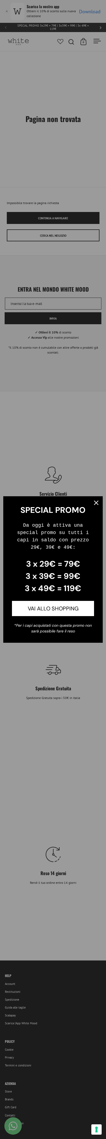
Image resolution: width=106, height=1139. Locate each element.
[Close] (96, 502)
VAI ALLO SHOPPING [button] (53, 608)
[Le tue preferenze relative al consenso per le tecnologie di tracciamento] (96, 1129)
